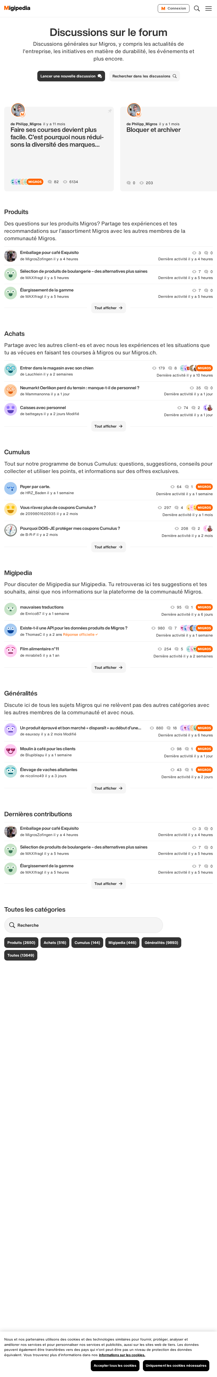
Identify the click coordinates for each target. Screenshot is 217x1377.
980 (161, 628)
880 (159, 728)
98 (179, 749)
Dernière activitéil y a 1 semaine (184, 494)
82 (56, 182)
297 (167, 507)
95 (179, 607)
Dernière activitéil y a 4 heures (185, 259)
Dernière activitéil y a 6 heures (185, 735)
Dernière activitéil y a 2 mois (187, 535)
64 (179, 487)
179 (162, 368)
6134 (73, 182)
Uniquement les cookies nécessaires (176, 1365)
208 (184, 528)
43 (179, 770)
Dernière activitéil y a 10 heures (185, 375)
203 (149, 183)
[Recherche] (197, 8)
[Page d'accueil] (17, 8)
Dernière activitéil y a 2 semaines (183, 656)
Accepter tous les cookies (115, 1365)
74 (186, 408)
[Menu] (208, 8)
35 (198, 388)
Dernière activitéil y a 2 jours (187, 777)
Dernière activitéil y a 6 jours (187, 614)
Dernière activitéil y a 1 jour (188, 394)
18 (175, 728)
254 (167, 649)
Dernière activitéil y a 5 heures (185, 278)
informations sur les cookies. (122, 1354)
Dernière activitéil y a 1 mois (187, 515)
